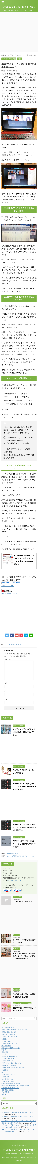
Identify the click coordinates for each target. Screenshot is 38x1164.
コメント (7, 659)
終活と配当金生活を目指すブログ (19, 7)
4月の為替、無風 (12, 854)
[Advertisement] (19, 32)
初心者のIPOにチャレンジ (10, 1048)
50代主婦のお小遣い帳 (9, 1056)
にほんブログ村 (7, 586)
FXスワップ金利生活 (8, 1034)
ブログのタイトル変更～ (22, 901)
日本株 (4, 1039)
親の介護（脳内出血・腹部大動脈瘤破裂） (16, 1086)
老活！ (3, 1072)
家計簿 (3, 1050)
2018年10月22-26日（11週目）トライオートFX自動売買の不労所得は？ (24, 827)
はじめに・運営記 (7, 1090)
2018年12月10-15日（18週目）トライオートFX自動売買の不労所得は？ (24, 786)
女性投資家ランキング (9, 594)
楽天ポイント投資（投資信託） (12, 1063)
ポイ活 (3, 1054)
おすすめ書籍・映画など (10, 1088)
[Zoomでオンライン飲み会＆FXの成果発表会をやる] (26, 635)
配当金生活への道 (7, 1027)
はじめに (14, 1145)
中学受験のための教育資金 (10, 1083)
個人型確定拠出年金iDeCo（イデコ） (13, 1067)
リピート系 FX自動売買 (10, 644)
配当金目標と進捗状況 (9, 1032)
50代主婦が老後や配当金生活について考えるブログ (19, 1154)
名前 (5, 683)
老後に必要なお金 (7, 1061)
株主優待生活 (6, 1046)
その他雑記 (5, 1092)
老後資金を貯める (7, 1058)
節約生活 (4, 1052)
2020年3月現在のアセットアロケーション (21, 856)
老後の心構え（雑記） (9, 1081)
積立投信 (5, 1070)
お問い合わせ (22, 1145)
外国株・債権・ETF (8, 1041)
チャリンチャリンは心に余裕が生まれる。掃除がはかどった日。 (24, 732)
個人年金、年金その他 (9, 1065)
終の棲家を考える (7, 1079)
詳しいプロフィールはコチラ (16, 880)
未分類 (19, 644)
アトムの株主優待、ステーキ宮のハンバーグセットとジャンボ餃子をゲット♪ (24, 955)
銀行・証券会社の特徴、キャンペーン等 (14, 1029)
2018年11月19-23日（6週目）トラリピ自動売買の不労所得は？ (24, 844)
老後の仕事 (5, 1077)
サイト (6, 699)
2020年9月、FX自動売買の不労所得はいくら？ (18, 1112)
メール (6, 691)
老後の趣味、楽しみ (8, 1074)
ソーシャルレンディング (9, 1043)
